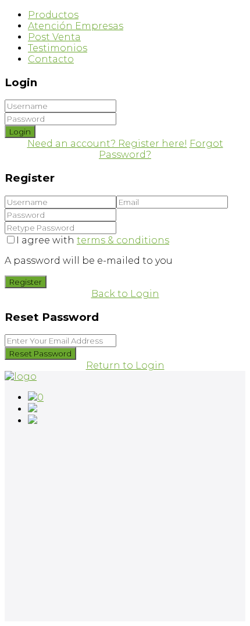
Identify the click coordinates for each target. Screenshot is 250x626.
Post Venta (54, 37)
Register (25, 282)
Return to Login (125, 365)
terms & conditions (123, 240)
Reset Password (40, 353)
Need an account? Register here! (107, 143)
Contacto (51, 59)
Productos (53, 14)
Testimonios (57, 48)
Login (20, 131)
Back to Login (125, 293)
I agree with (92, 240)
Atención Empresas (75, 25)
